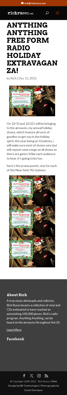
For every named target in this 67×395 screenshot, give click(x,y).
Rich (13, 78)
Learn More (14, 330)
